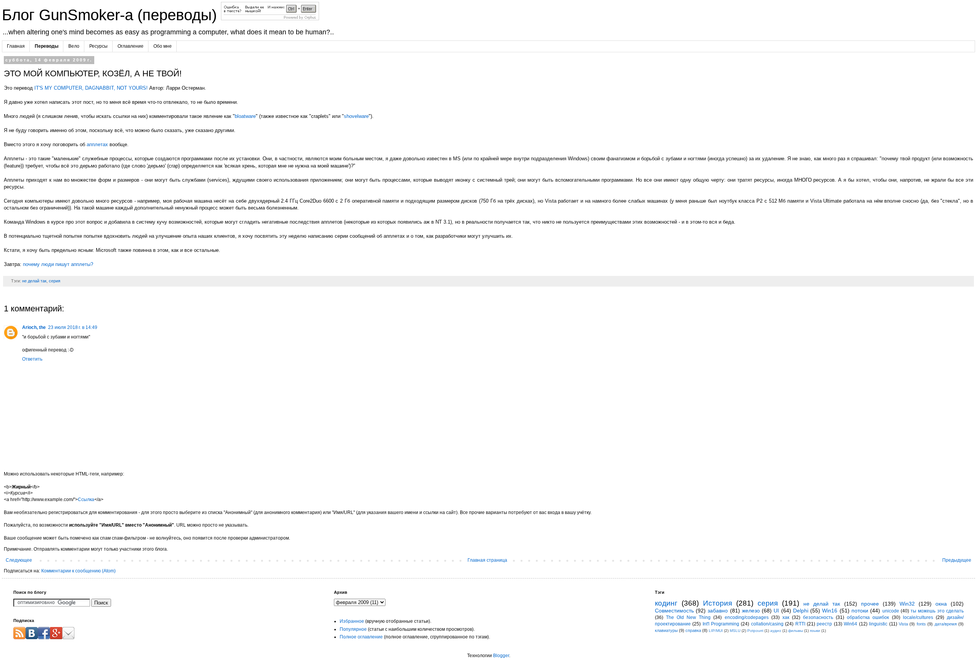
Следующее (19, 560)
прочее (870, 604)
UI (776, 611)
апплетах (97, 144)
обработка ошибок (868, 617)
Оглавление (130, 46)
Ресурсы (98, 46)
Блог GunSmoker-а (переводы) (111, 14)
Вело (73, 46)
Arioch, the (34, 327)
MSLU (735, 630)
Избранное (352, 621)
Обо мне (162, 46)
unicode (890, 611)
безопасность (818, 617)
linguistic (878, 624)
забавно (718, 611)
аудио (775, 630)
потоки (859, 611)
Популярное (353, 629)
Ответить (32, 359)
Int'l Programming (721, 624)
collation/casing (767, 624)
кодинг (666, 603)
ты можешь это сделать (937, 611)
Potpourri (755, 630)
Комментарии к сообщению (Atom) (78, 571)
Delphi (800, 611)
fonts (921, 624)
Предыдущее (956, 560)
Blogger (501, 655)
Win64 (850, 624)
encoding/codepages (747, 617)
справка (693, 630)
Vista (903, 624)
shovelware (356, 116)
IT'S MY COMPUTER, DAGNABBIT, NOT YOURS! (91, 88)
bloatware (245, 116)
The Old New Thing (688, 617)
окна (941, 604)
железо (751, 611)
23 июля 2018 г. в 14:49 (72, 327)
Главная (16, 46)
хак (785, 617)
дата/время (946, 624)
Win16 (829, 611)
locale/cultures (918, 617)
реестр (824, 624)
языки (815, 630)
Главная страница (487, 560)
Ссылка (86, 499)
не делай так (34, 281)
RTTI (800, 624)
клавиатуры (666, 630)
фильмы (795, 630)
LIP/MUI (716, 630)
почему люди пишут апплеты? (58, 264)
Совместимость (674, 611)
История (717, 603)
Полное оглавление (361, 637)
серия (54, 281)
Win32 (907, 604)
